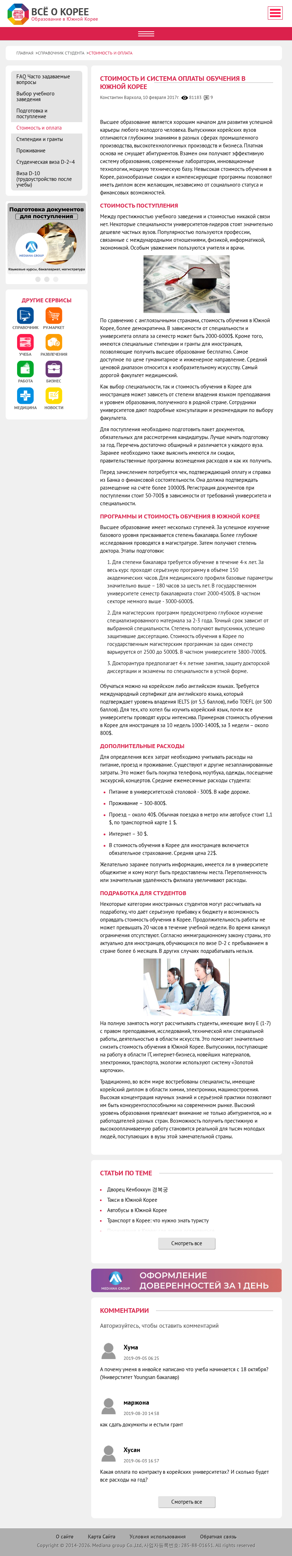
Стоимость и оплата (39, 127)
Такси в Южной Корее (132, 1199)
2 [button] (46, 279)
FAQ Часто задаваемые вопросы (43, 79)
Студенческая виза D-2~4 (45, 161)
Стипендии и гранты (39, 139)
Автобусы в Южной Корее (137, 1210)
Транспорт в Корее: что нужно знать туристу (158, 1220)
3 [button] (55, 279)
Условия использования (158, 1536)
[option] (186, 1280)
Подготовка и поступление (31, 113)
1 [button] (38, 279)
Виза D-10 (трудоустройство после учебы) (44, 179)
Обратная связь (218, 1536)
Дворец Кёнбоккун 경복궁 (137, 1189)
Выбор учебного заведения (35, 96)
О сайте (65, 1536)
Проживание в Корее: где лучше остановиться (160, 1230)
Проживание (31, 150)
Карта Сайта (101, 1536)
